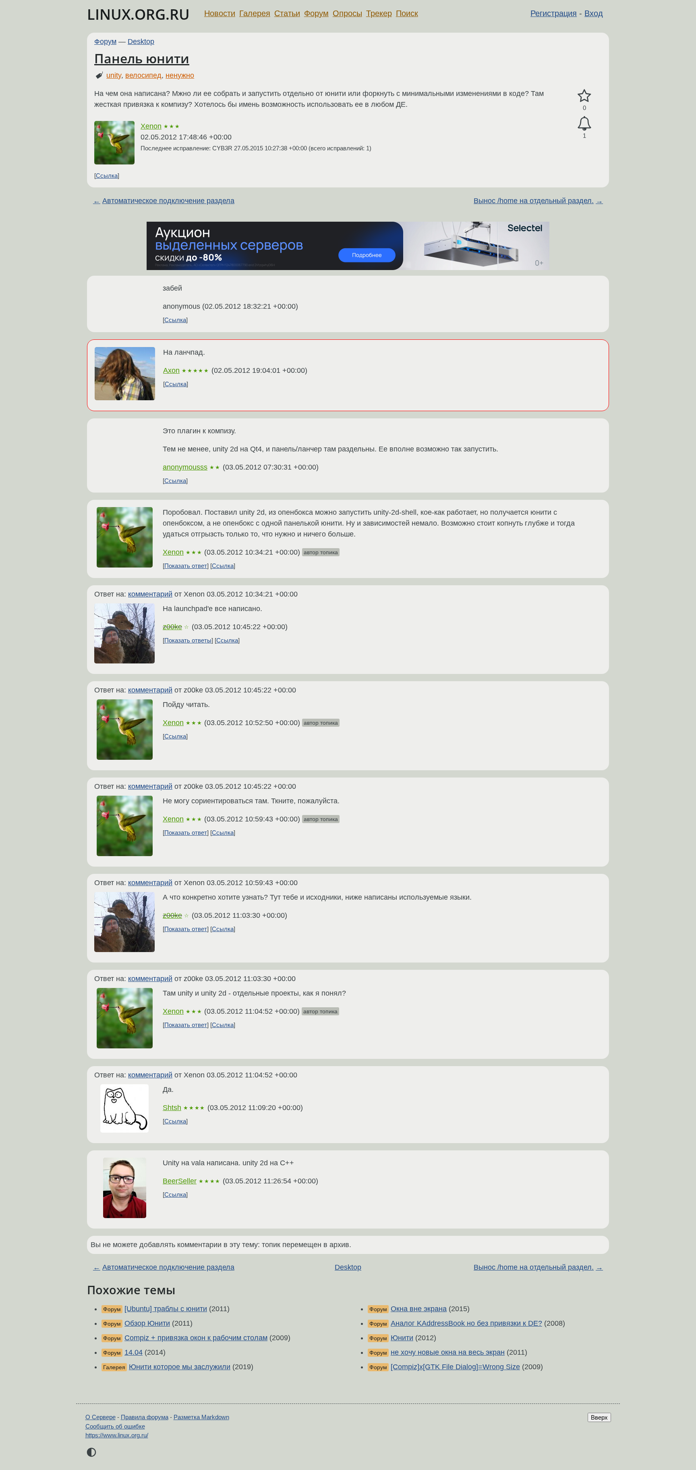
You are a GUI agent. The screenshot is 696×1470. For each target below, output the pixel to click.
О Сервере (100, 1417)
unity (113, 75)
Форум (316, 13)
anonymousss (185, 467)
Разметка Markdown (201, 1417)
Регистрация (553, 13)
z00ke (172, 627)
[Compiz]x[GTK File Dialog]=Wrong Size (455, 1367)
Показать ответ (185, 565)
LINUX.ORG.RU (138, 14)
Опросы (347, 13)
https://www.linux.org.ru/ (116, 1435)
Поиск (407, 13)
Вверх (599, 1417)
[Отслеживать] (584, 123)
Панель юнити (141, 58)
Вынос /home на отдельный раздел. (534, 201)
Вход (593, 13)
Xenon (151, 126)
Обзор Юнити (147, 1323)
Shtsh (172, 1108)
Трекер (379, 13)
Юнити (402, 1338)
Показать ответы (187, 640)
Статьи (287, 13)
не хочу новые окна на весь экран (448, 1352)
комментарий (150, 594)
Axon (171, 370)
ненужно (180, 75)
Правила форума (144, 1417)
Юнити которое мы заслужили (179, 1367)
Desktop (141, 41)
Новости (219, 13)
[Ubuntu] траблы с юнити (165, 1309)
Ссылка (107, 175)
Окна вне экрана (419, 1309)
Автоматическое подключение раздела (168, 201)
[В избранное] (584, 96)
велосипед (143, 75)
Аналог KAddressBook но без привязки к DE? (466, 1323)
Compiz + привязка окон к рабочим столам (195, 1338)
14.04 (133, 1352)
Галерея (254, 13)
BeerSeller (180, 1181)
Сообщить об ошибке (115, 1426)
